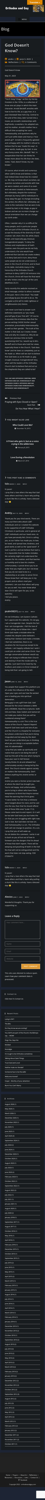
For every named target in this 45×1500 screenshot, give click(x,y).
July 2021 (8, 1199)
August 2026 (9, 1104)
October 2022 (10, 1181)
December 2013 (10, 1326)
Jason (8, 681)
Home (8, 1475)
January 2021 (9, 1204)
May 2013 (8, 1358)
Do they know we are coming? (16, 1028)
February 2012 (10, 1426)
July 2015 (8, 1263)
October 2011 (10, 1444)
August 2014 (9, 1294)
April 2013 (8, 1362)
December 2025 (10, 1118)
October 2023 (10, 1158)
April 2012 (8, 1417)
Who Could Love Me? (22, 425)
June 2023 (8, 1172)
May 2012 (8, 1412)
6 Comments (31, 62)
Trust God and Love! (12, 1063)
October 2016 (10, 1231)
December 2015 (10, 1249)
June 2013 (8, 1353)
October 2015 (10, 1254)
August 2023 (9, 1163)
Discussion (18, 1477)
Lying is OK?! (9, 1019)
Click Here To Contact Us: (14, 999)
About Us (23, 1475)
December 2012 (10, 1380)
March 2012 (9, 1421)
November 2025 (11, 1122)
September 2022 (11, 1186)
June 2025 (8, 1131)
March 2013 (9, 1367)
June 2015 (8, 1267)
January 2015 (9, 1290)
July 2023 (8, 1167)
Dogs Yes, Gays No (11, 1040)
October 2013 (10, 1335)
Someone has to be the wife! (15, 1072)
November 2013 (11, 1331)
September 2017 (11, 1222)
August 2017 (9, 1226)
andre (11, 59)
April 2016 (8, 1240)
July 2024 (8, 1145)
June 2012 (8, 1408)
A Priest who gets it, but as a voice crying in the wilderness (22, 442)
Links (26, 1477)
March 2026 (9, 1113)
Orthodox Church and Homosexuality (19, 386)
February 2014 (10, 1317)
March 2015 (9, 1281)
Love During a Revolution (22, 457)
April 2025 (8, 1136)
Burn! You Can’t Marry (13, 1085)
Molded (8, 1045)
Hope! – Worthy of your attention (17, 1081)
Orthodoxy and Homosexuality (17, 388)
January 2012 (9, 1430)
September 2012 (11, 1394)
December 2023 (10, 1154)
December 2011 (10, 1435)
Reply (25, 484)
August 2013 (9, 1344)
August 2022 (9, 1190)
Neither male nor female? (14, 1067)
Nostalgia (8, 1049)
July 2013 (8, 1349)
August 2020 (9, 1208)
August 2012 (9, 1399)
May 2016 (8, 1235)
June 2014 (8, 1303)
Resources (8, 1477)
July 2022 (8, 1195)
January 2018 (9, 1217)
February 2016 (10, 1245)
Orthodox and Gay (27, 383)
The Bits (8, 1024)
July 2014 (8, 1299)
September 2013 (11, 1340)
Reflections (13, 62)
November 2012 (11, 1385)
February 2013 (10, 1371)
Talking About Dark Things (14, 1058)
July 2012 (8, 1403)
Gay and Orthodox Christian (20, 378)
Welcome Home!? (11, 1076)
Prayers (15, 1475)
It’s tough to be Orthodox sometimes (18, 1054)
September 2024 (11, 1140)
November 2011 (11, 1439)
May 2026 (8, 1109)
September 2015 (11, 1258)
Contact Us (34, 1477)
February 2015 (10, 1285)
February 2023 (10, 1177)
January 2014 (9, 1321)
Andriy (8, 512)
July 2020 (8, 1213)
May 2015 (8, 1272)
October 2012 (10, 1389)
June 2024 (8, 1149)
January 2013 (9, 1376)
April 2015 (8, 1276)
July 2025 (8, 1127)
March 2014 (9, 1313)
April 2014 (8, 1308)
